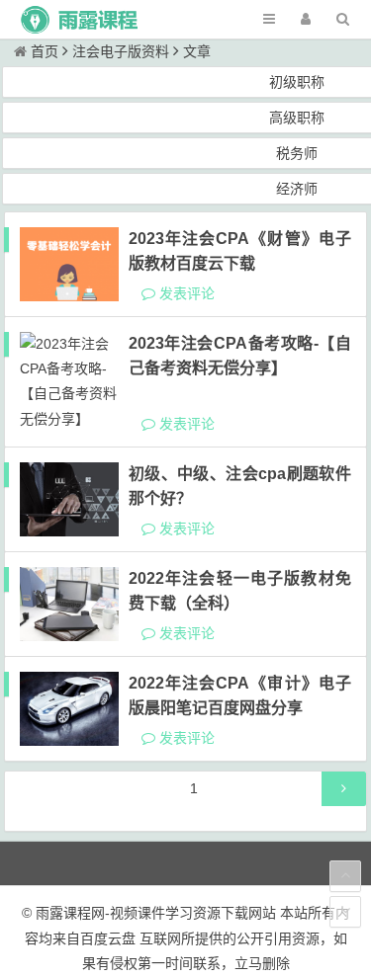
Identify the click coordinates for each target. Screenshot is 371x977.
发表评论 (185, 293)
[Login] (306, 19)
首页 (44, 51)
